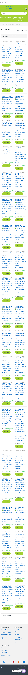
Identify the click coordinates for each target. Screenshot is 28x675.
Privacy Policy (4, 652)
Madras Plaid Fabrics (6, 630)
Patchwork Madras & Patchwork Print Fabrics (7, 586)
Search (25, 13)
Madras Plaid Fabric (3, 18)
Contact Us (4, 650)
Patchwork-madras (6, 632)
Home (2, 24)
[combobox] (12, 13)
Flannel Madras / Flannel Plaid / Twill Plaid (7, 42)
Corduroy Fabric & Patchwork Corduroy (19, 70)
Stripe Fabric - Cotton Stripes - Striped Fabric (7, 70)
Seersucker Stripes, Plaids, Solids (20, 19)
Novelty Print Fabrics (6, 634)
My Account (4, 648)
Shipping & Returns (5, 655)
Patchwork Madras (9, 18)
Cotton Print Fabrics (14, 18)
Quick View (6, 65)
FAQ (15, 642)
